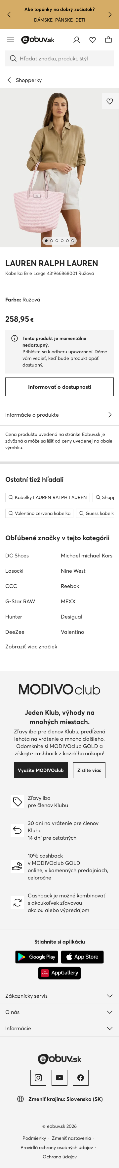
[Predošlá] (9, 15)
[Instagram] (38, 1078)
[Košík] (108, 40)
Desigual (71, 616)
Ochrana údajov (60, 1157)
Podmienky (34, 1138)
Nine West (73, 570)
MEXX (68, 601)
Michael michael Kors (86, 555)
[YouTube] (59, 1078)
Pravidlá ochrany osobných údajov (56, 1147)
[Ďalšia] (110, 15)
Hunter (13, 616)
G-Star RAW (20, 601)
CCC (11, 586)
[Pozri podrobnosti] (110, 415)
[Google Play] (36, 957)
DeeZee (14, 631)
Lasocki (14, 570)
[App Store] (82, 957)
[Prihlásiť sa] (77, 40)
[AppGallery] (59, 973)
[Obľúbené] (92, 40)
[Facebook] (81, 1078)
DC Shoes (17, 555)
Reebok (70, 586)
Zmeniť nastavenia (71, 1138)
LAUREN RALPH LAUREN (51, 263)
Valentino (72, 631)
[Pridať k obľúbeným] (110, 101)
